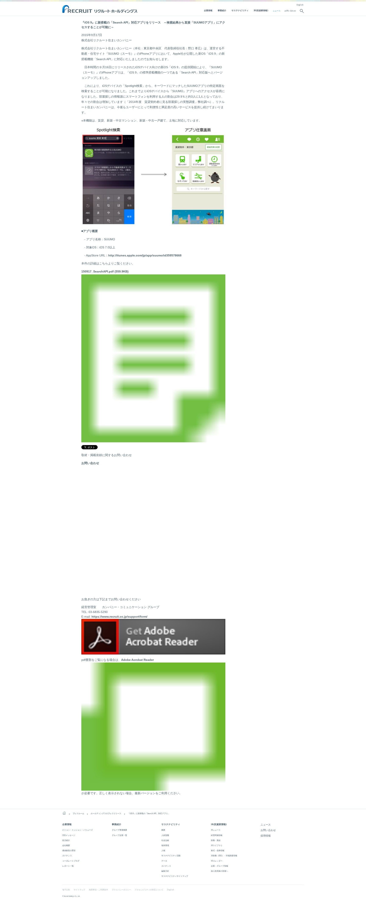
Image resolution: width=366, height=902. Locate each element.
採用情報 (266, 835)
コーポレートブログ (70, 860)
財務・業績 (215, 840)
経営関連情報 (216, 835)
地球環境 (165, 845)
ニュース (276, 11)
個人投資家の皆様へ (219, 871)
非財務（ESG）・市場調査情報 (224, 855)
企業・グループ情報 (219, 866)
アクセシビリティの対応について (149, 889)
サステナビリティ (240, 10)
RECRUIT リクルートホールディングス (100, 9)
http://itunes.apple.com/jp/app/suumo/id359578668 (145, 255)
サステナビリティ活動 (170, 855)
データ (164, 860)
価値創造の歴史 (69, 850)
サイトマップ (79, 889)
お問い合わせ (290, 11)
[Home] (64, 813)
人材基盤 (165, 835)
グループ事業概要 (119, 830)
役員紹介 (66, 840)
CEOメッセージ (68, 835)
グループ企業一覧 (119, 835)
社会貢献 (165, 840)
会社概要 (66, 845)
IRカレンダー (216, 860)
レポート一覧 (68, 866)
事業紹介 (222, 10)
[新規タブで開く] (153, 652)
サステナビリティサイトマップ (174, 876)
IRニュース (215, 830)
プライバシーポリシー (121, 889)
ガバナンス (67, 855)
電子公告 (66, 889)
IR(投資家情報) (261, 10)
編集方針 (165, 871)
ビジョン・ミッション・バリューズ (77, 830)
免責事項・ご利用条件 (98, 889)
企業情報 (208, 10)
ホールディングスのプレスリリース (106, 813)
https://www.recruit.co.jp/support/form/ (119, 616)
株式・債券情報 (217, 850)
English (300, 5)
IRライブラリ (216, 845)
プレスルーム (78, 813)
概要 (163, 830)
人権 (163, 850)
